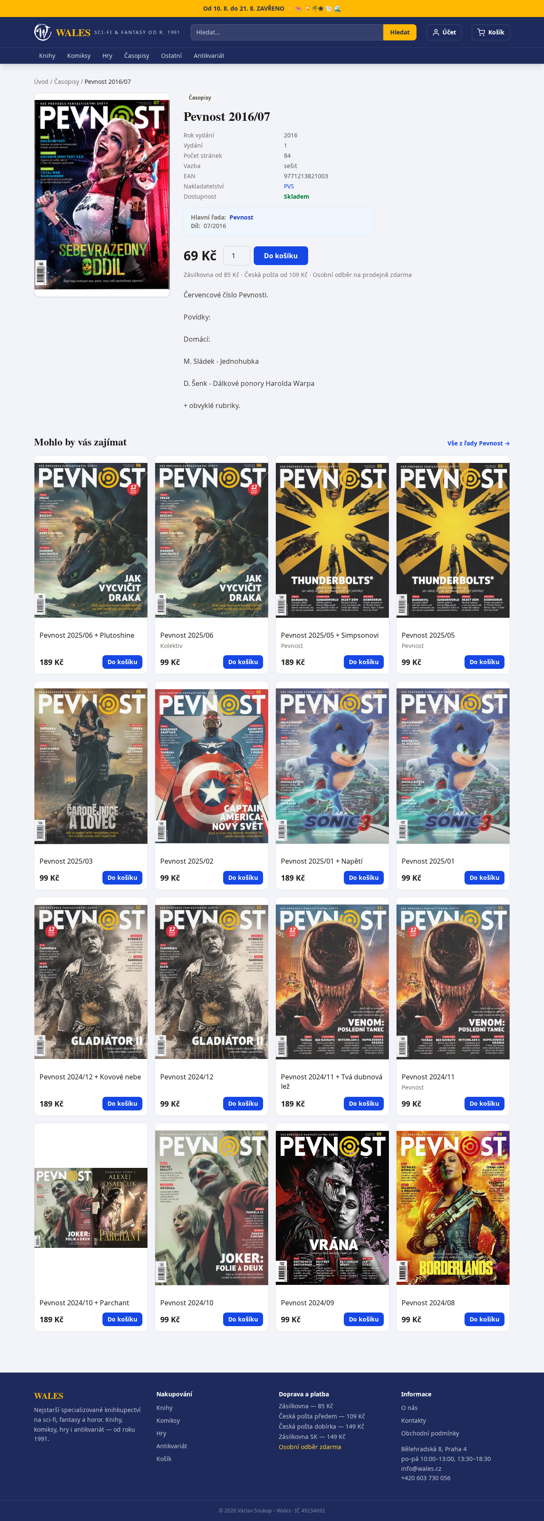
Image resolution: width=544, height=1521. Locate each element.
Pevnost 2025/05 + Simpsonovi (330, 635)
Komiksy (79, 55)
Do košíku (281, 255)
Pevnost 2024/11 (428, 1077)
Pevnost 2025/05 (428, 635)
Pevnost (241, 217)
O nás (409, 1408)
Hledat (400, 32)
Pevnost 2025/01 (428, 861)
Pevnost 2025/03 (66, 861)
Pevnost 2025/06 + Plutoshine (87, 635)
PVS (289, 186)
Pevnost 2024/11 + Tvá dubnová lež (331, 1081)
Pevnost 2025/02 (186, 861)
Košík (163, 1459)
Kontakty (413, 1420)
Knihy (47, 55)
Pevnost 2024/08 (428, 1302)
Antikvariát (209, 55)
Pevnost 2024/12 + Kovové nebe (90, 1077)
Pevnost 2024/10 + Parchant (84, 1302)
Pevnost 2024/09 (307, 1302)
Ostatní (171, 55)
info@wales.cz (421, 1468)
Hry (107, 55)
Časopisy (136, 55)
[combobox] (287, 32)
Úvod (41, 81)
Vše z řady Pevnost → (479, 443)
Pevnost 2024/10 (186, 1302)
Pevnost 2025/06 (186, 635)
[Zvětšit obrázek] (102, 195)
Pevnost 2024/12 (186, 1077)
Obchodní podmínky (430, 1433)
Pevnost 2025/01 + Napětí (322, 861)
